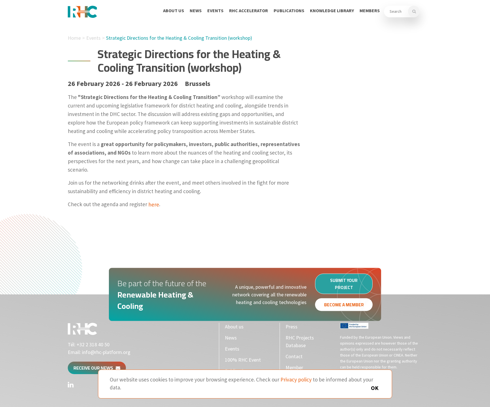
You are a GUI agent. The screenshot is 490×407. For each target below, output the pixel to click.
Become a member (344, 305)
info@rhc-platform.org (106, 352)
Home (74, 38)
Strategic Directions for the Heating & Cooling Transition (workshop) (179, 38)
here (153, 204)
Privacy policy (296, 379)
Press (291, 326)
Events (215, 10)
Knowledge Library (332, 10)
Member (294, 367)
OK (375, 387)
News (196, 10)
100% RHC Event (243, 360)
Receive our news (94, 368)
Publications (289, 10)
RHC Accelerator (248, 10)
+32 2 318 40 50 (93, 344)
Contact (294, 356)
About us (173, 10)
